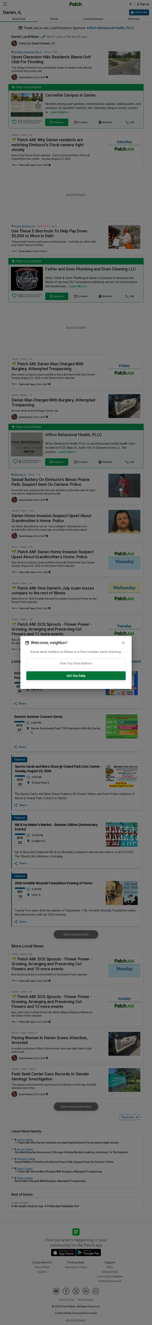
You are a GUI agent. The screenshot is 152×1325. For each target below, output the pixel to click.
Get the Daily (76, 676)
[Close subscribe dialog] (123, 642)
